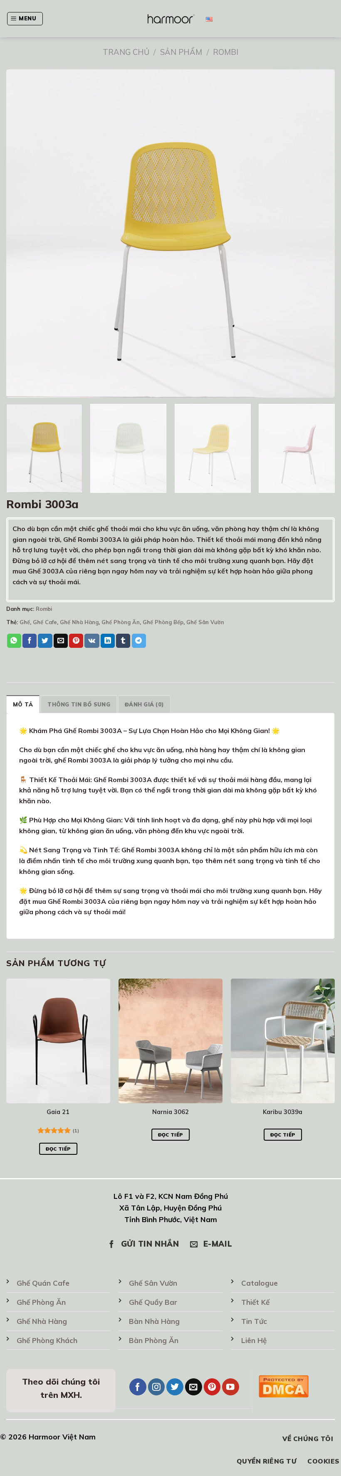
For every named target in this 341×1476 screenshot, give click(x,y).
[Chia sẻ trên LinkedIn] (108, 641)
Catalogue (259, 1283)
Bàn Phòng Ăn (153, 1340)
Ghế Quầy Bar (153, 1302)
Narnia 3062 (170, 1112)
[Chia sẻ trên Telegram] (139, 641)
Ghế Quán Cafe (43, 1283)
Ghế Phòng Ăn (120, 622)
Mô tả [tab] (23, 704)
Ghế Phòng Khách (47, 1340)
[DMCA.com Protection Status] (284, 1385)
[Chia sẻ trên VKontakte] (91, 641)
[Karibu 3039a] (283, 1041)
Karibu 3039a (282, 1112)
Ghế (25, 622)
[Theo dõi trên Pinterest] (212, 1386)
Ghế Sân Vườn (205, 622)
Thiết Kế (255, 1302)
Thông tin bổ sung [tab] (78, 704)
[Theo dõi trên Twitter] (174, 1386)
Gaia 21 (58, 1112)
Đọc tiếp (58, 1149)
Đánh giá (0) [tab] (144, 704)
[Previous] (6, 1074)
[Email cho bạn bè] (61, 641)
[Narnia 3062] (170, 1041)
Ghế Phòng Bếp (163, 622)
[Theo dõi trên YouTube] (230, 1386)
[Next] (321, 449)
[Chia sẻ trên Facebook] (29, 641)
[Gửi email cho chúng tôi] (193, 1386)
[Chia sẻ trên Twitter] (45, 641)
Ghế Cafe (45, 622)
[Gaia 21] (58, 1041)
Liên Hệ (254, 1340)
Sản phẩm (181, 52)
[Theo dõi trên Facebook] (137, 1386)
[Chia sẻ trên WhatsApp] (14, 641)
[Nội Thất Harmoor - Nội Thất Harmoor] (170, 18)
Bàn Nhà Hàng (154, 1321)
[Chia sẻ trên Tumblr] (123, 641)
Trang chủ (126, 52)
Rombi (225, 52)
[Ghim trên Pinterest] (76, 641)
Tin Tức (254, 1321)
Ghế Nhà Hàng (79, 622)
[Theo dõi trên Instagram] (156, 1386)
